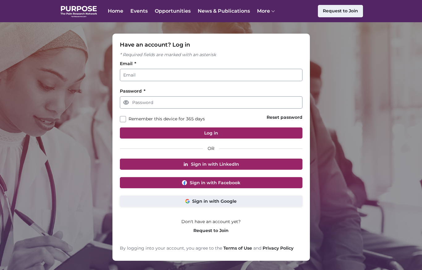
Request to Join (211, 230)
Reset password (284, 117)
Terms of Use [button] (237, 248)
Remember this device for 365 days (167, 119)
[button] (126, 102)
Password (133, 91)
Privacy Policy (278, 248)
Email (128, 63)
